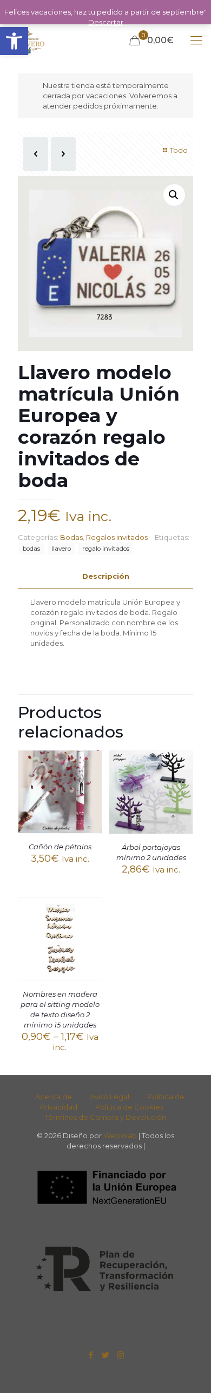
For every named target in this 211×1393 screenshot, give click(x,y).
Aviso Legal (109, 1096)
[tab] (105, 576)
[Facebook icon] (91, 1355)
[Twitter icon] (105, 1355)
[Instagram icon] (120, 1355)
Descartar (105, 22)
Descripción (105, 576)
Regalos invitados (117, 537)
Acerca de (53, 1096)
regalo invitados (105, 548)
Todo (179, 150)
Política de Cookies (129, 1107)
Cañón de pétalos (60, 846)
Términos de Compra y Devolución (105, 1117)
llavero (61, 548)
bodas (31, 548)
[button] (14, 41)
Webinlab (121, 1135)
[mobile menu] (196, 40)
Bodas (71, 537)
